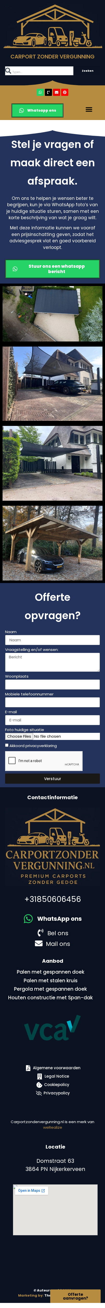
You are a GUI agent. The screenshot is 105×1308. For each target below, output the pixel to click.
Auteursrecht (48, 1290)
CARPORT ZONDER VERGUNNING (52, 56)
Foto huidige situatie (24, 730)
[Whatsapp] (40, 92)
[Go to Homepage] (52, 26)
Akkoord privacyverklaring (33, 745)
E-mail (11, 712)
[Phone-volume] (48, 92)
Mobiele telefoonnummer (29, 694)
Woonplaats (17, 676)
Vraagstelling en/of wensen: (31, 650)
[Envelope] (56, 92)
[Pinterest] (64, 92)
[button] (89, 109)
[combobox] (39, 70)
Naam (11, 632)
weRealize (52, 1127)
